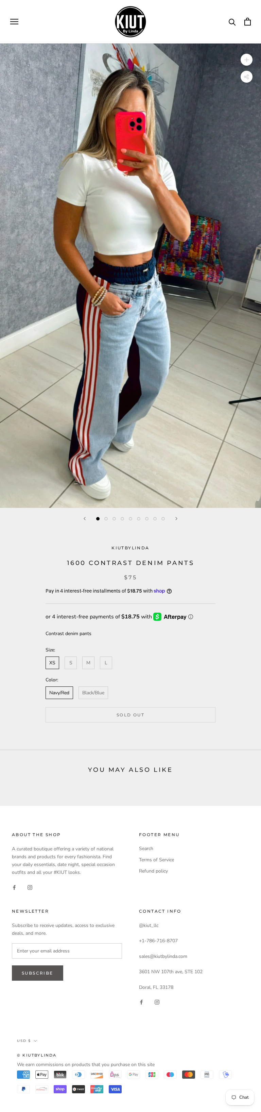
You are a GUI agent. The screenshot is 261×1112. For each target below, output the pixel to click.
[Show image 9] (163, 518)
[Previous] (85, 518)
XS (52, 663)
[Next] (176, 518)
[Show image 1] (98, 518)
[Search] (232, 21)
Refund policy (153, 871)
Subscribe (37, 973)
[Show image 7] (147, 518)
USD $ (24, 1041)
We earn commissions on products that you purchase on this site (86, 1064)
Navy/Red (59, 693)
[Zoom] (247, 59)
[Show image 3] (114, 518)
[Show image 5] (130, 518)
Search (146, 848)
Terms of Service (156, 860)
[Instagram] (30, 887)
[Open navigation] (14, 21)
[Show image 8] (155, 518)
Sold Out (130, 714)
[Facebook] (14, 887)
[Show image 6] (138, 518)
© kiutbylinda (37, 1055)
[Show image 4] (122, 518)
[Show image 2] (106, 518)
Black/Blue (93, 693)
